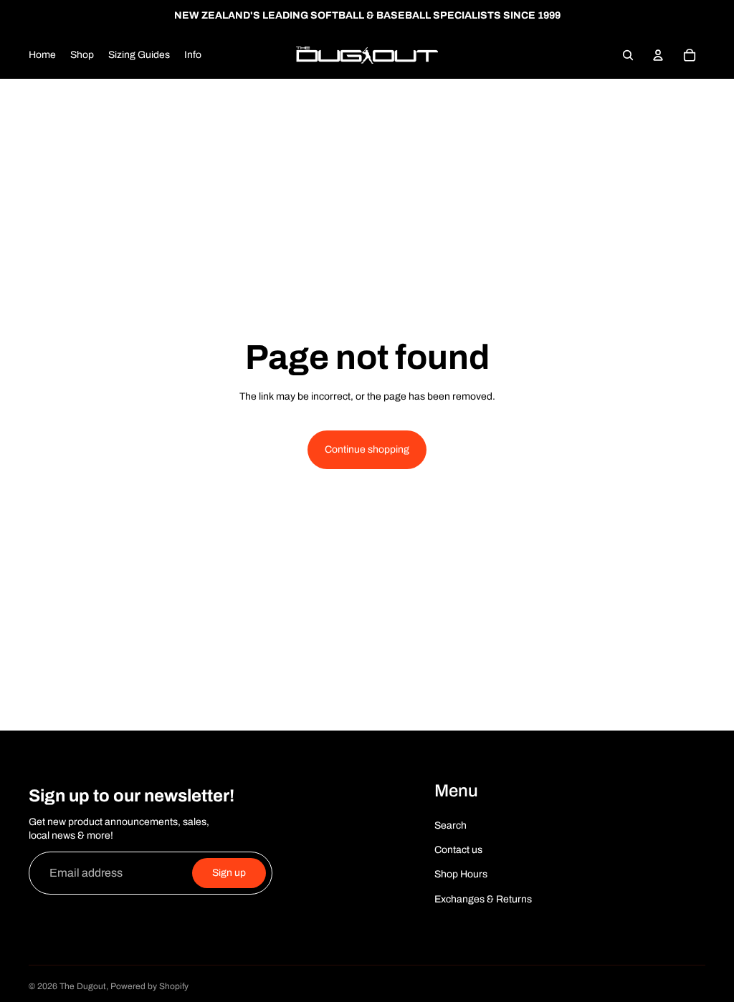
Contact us (458, 849)
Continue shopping (367, 449)
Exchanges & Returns (483, 899)
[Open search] (628, 55)
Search (450, 825)
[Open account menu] (658, 55)
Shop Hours (460, 874)
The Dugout (82, 986)
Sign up (229, 872)
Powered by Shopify (149, 986)
